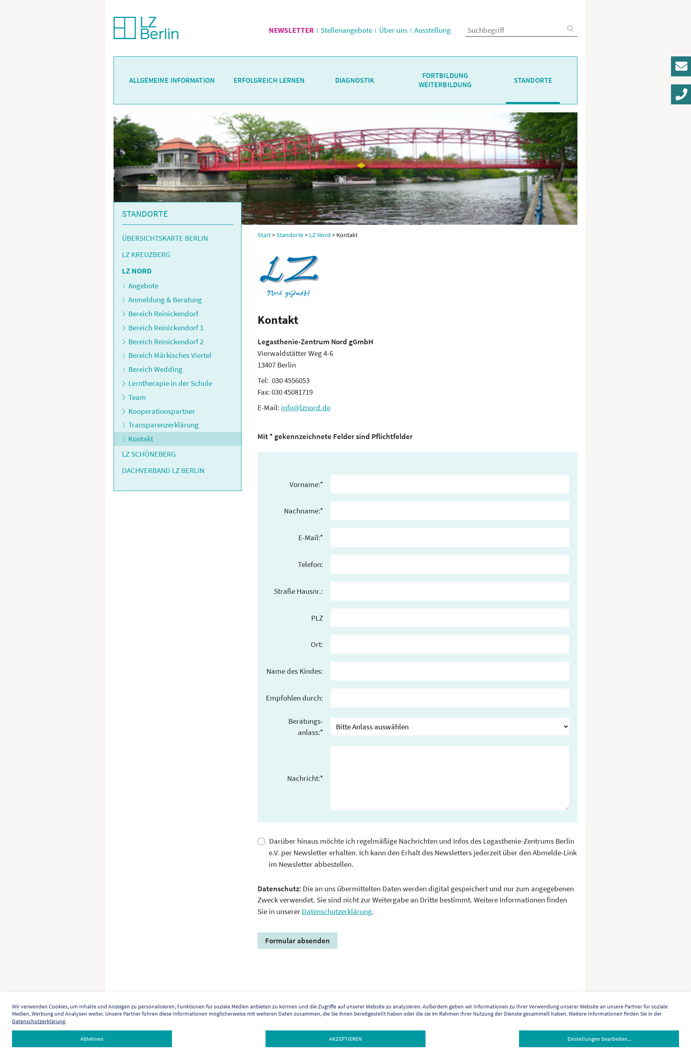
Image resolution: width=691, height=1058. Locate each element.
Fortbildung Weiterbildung (445, 80)
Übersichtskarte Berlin (165, 238)
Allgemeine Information (172, 80)
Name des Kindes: (294, 671)
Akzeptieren (345, 1038)
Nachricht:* (305, 778)
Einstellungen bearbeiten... (599, 1038)
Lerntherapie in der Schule (170, 383)
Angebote (143, 285)
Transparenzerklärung (163, 424)
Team (137, 397)
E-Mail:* (310, 537)
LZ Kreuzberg (146, 254)
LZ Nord (137, 270)
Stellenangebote (346, 30)
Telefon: (310, 564)
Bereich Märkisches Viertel (170, 355)
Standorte (533, 80)
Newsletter (291, 30)
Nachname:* (303, 510)
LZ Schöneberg (149, 454)
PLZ (317, 618)
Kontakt (140, 438)
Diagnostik (354, 80)
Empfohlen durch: (294, 698)
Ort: (317, 644)
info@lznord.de (305, 407)
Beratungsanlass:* (305, 726)
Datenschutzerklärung (337, 911)
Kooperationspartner (161, 411)
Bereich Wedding (155, 369)
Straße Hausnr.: (298, 591)
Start (264, 235)
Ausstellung (432, 30)
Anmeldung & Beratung (165, 299)
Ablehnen (92, 1038)
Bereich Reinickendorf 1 (166, 327)
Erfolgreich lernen (269, 80)
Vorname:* (306, 484)
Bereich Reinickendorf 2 (166, 341)
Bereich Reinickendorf (163, 313)
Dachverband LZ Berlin (163, 470)
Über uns (393, 30)
